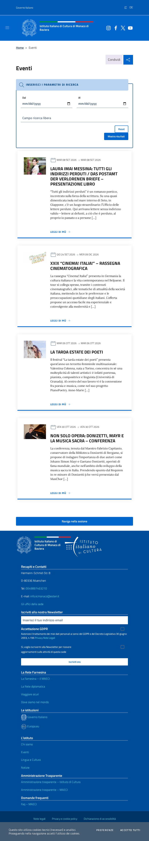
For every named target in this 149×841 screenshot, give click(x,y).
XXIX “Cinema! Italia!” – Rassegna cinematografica (85, 266)
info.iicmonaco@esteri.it (44, 596)
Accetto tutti (130, 830)
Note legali (39, 819)
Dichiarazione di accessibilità (100, 819)
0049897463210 (36, 588)
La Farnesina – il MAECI (35, 678)
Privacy (39, 638)
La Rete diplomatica (33, 686)
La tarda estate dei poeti (76, 352)
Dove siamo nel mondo (35, 702)
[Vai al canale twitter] (122, 27)
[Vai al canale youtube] (129, 27)
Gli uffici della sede (32, 604)
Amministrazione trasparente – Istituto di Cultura (50, 782)
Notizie (25, 767)
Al (79, 97)
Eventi (25, 752)
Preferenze (105, 830)
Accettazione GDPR (34, 628)
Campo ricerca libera (36, 117)
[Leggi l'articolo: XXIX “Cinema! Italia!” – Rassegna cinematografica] (35, 257)
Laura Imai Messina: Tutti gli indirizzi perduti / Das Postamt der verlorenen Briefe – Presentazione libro (84, 176)
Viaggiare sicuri (30, 694)
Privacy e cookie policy (64, 819)
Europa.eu (33, 726)
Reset (121, 129)
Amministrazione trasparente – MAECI (44, 790)
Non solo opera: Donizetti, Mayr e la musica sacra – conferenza (87, 438)
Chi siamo (27, 744)
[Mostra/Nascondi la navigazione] (7, 27)
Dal (24, 97)
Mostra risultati (116, 136)
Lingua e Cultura (31, 760)
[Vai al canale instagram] (107, 27)
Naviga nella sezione (74, 521)
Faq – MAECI (29, 804)
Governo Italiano (24, 7)
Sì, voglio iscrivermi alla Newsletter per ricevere (46, 647)
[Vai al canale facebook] (114, 27)
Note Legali (49, 638)
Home (20, 47)
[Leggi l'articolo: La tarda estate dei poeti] (35, 348)
